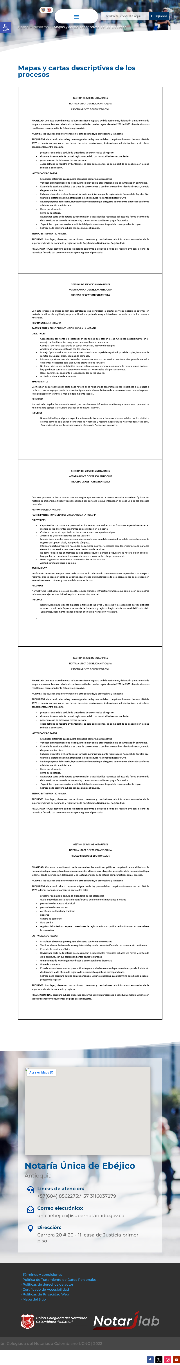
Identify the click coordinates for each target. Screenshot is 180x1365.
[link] (5, 27)
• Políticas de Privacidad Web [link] (45, 1294)
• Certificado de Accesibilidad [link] (45, 1289)
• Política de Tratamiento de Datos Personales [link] (59, 1279)
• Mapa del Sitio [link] (34, 1299)
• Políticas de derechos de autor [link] (47, 1284)
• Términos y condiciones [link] (41, 1274)
